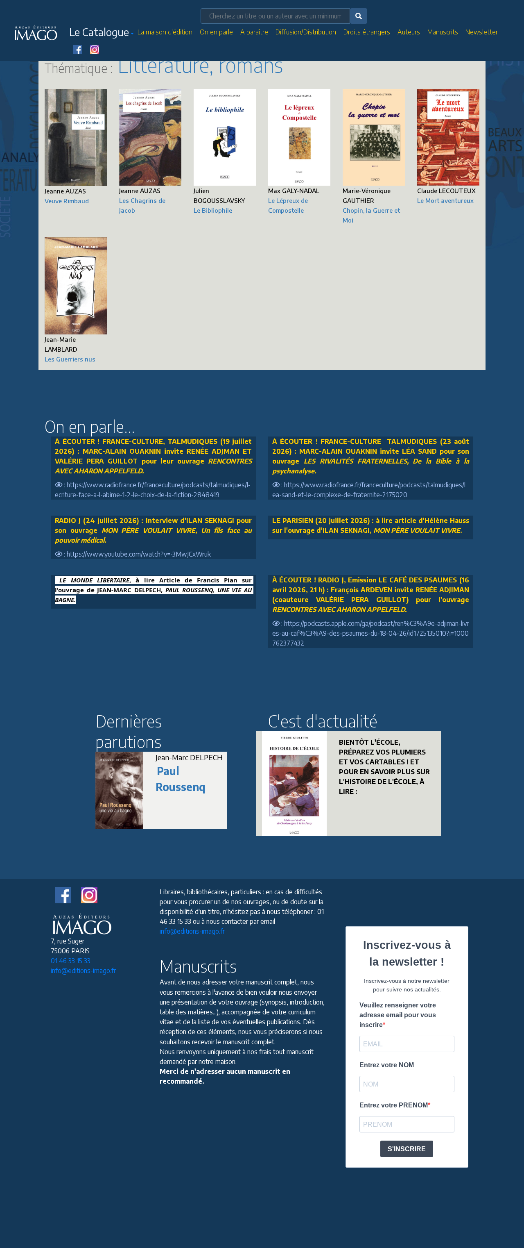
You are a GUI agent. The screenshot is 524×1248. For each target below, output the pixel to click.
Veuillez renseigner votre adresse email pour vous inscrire (397, 1015)
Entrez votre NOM (386, 1065)
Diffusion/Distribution (306, 32)
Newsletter (481, 32)
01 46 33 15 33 (70, 961)
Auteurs (409, 32)
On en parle (216, 32)
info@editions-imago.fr (83, 970)
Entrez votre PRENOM (393, 1105)
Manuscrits (442, 32)
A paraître (254, 32)
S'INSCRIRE (407, 1149)
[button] (101, 34)
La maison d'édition (165, 32)
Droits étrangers (366, 32)
